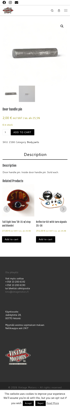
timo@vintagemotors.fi (17, 291)
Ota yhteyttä (11, 272)
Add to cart (22, 132)
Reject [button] (40, 403)
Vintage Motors (27, 387)
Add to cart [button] (11, 239)
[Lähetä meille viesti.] (16, 2)
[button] (62, 26)
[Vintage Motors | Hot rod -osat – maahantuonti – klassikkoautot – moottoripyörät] (8, 10)
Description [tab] (35, 154)
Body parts (33, 142)
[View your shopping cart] (59, 10)
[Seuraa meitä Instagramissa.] (10, 2)
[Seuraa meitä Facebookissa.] (4, 2)
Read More (52, 403)
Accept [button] (28, 403)
